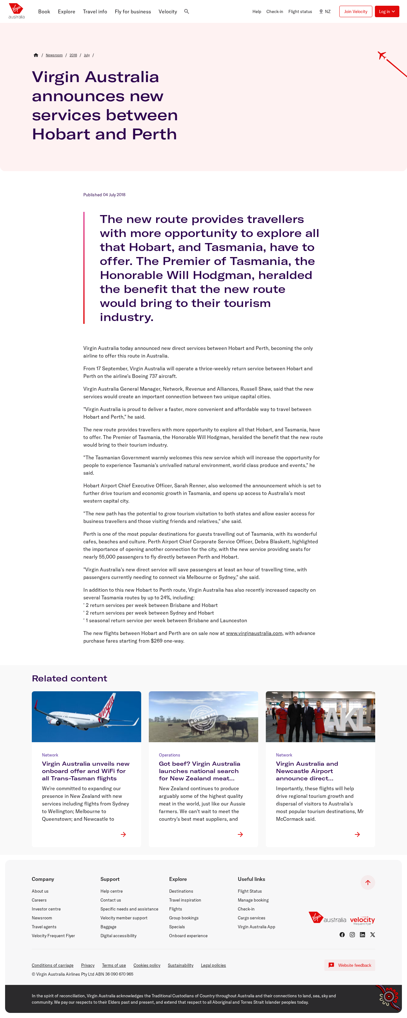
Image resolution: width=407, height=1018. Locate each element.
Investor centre (46, 908)
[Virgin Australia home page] (16, 11)
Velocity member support (124, 917)
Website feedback (354, 965)
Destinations (181, 891)
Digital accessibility (118, 935)
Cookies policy (147, 965)
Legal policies (213, 965)
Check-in (246, 908)
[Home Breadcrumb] (36, 55)
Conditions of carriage (52, 965)
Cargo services (252, 917)
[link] (54, 55)
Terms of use (114, 965)
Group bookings (184, 917)
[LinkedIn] (362, 934)
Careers (39, 900)
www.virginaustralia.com (254, 633)
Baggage (108, 926)
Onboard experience (188, 935)
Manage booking (253, 900)
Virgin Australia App (256, 926)
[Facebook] (342, 934)
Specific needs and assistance (129, 908)
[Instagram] (352, 934)
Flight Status (250, 891)
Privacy (87, 965)
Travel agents (44, 926)
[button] (44, 11)
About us (40, 891)
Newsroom (42, 917)
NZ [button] (327, 11)
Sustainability (180, 965)
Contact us (110, 900)
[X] (372, 934)
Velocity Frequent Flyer (53, 935)
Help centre (111, 891)
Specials (177, 926)
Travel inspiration (185, 900)
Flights (175, 908)
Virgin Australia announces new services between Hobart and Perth (105, 105)
